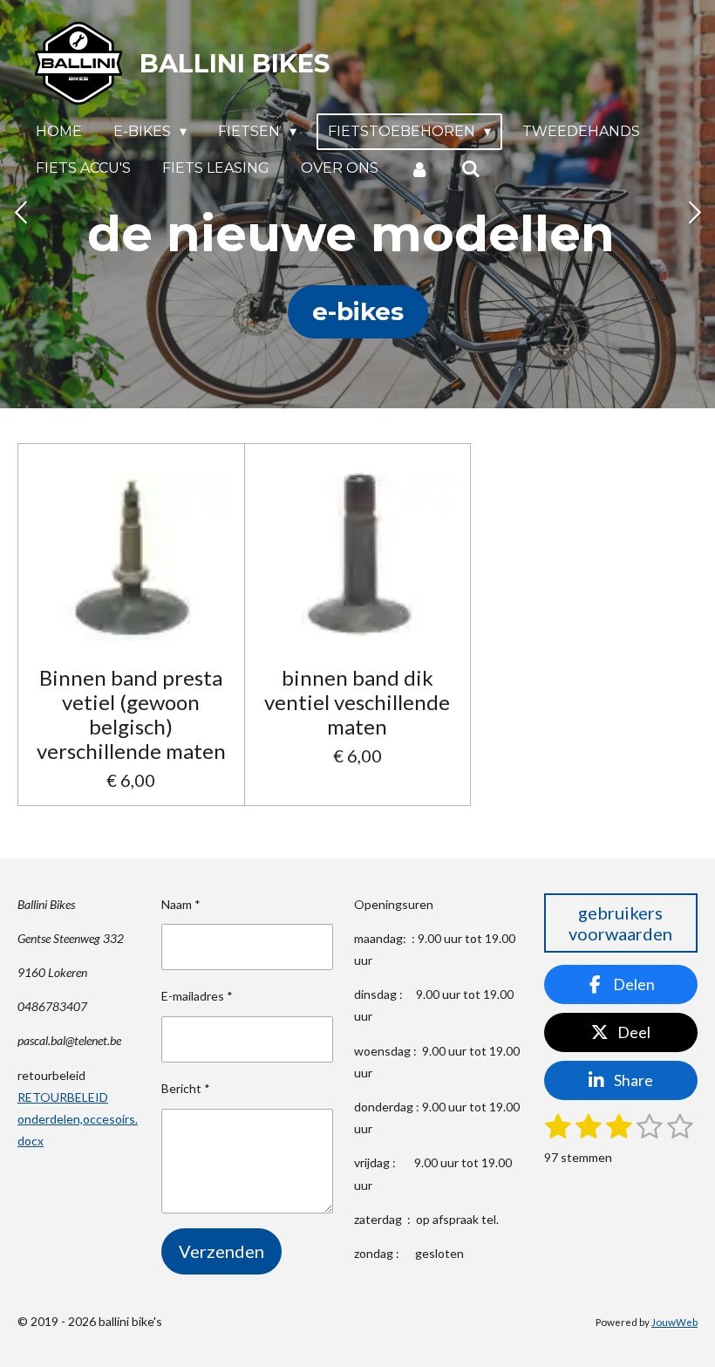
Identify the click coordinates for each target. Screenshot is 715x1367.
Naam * (181, 904)
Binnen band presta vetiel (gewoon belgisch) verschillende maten (131, 714)
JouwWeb (674, 1322)
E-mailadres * (197, 995)
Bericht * (185, 1088)
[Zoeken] (470, 169)
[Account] (419, 169)
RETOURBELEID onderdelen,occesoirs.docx (77, 1119)
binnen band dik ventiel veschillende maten (357, 702)
